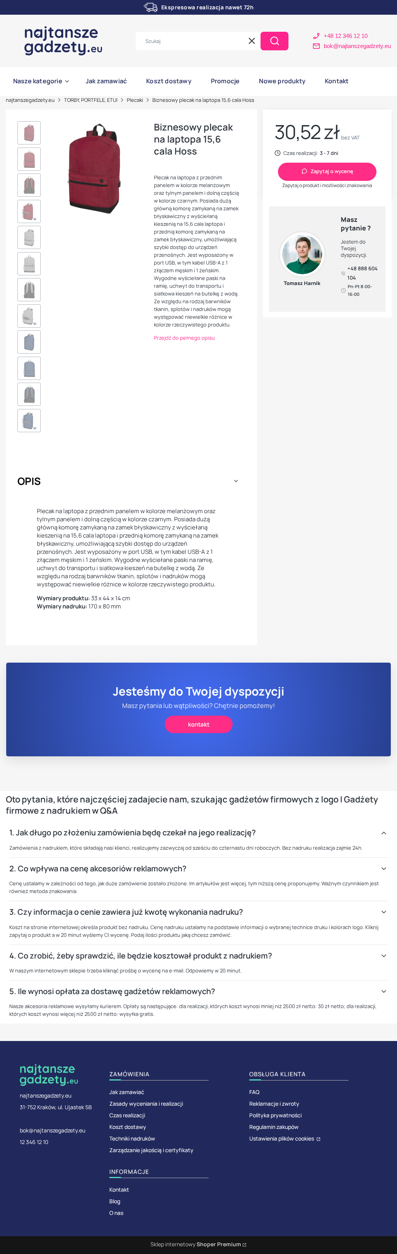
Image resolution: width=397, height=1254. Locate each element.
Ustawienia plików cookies (282, 1138)
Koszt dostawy (127, 1126)
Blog (114, 1201)
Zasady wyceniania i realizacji (146, 1103)
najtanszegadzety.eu (30, 99)
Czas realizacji (127, 1115)
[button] (274, 41)
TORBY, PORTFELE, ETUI (90, 99)
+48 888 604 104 (362, 273)
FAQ (254, 1092)
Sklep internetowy (195, 1244)
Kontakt (119, 1189)
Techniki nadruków (132, 1138)
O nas (116, 1212)
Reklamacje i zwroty (274, 1103)
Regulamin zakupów (274, 1126)
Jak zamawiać (126, 1092)
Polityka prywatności (275, 1115)
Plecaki (135, 99)
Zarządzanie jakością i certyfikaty (151, 1150)
